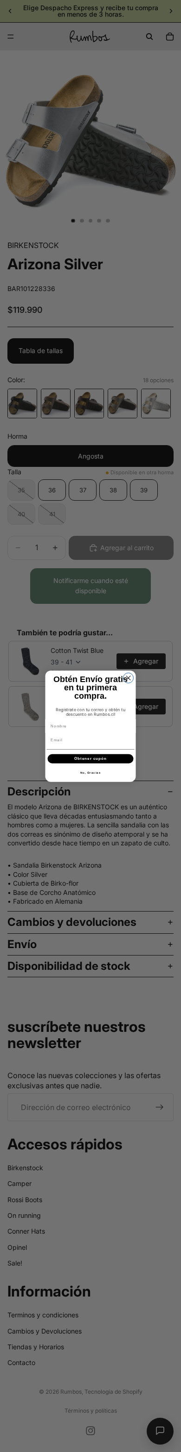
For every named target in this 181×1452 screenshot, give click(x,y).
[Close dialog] (128, 678)
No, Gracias (90, 772)
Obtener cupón (90, 759)
